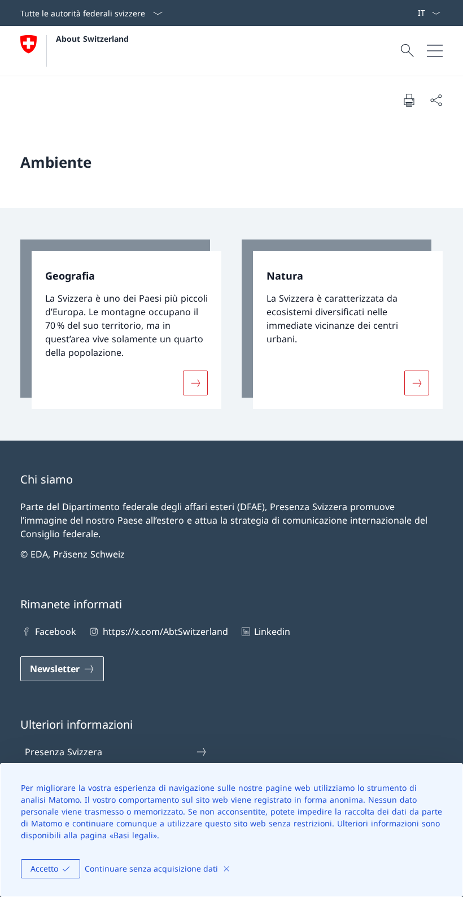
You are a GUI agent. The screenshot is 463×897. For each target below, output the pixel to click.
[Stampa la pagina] (408, 100)
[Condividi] (435, 100)
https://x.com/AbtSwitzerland (165, 631)
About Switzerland (92, 38)
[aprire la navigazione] (435, 51)
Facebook (55, 631)
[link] (120, 325)
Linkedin (272, 631)
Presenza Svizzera (63, 752)
